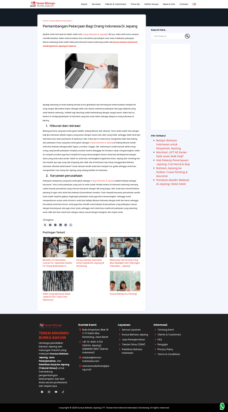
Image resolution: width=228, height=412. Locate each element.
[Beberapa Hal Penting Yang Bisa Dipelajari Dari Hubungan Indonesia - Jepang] (125, 247)
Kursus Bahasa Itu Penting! (123, 294)
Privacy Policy (165, 349)
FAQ (160, 339)
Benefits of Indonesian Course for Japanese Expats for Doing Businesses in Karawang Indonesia (57, 263)
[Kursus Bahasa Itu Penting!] (125, 281)
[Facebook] (42, 392)
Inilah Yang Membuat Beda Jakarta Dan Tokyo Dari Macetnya (56, 297)
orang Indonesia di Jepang (94, 34)
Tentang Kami (166, 329)
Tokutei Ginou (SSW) (133, 344)
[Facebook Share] (50, 225)
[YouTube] (56, 392)
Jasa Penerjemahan (133, 339)
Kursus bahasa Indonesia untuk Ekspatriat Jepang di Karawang (90, 263)
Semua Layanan (131, 329)
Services (96, 4)
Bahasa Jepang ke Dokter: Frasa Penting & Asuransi (171, 172)
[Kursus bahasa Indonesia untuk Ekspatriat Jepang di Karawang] (91, 247)
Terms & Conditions (169, 354)
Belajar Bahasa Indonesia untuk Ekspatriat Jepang (168, 144)
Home (45, 21)
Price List (135, 4)
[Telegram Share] (55, 225)
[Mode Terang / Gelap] (194, 4)
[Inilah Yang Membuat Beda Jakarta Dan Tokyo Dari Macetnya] (58, 281)
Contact (184, 4)
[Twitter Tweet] (45, 225)
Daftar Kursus (151, 4)
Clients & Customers (115, 4)
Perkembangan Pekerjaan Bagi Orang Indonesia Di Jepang (90, 26)
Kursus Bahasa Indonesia (60, 21)
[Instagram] (49, 392)
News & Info (169, 4)
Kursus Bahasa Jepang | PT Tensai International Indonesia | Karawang (113, 407)
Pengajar (163, 344)
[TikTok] (63, 392)
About (84, 4)
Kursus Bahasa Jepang (135, 334)
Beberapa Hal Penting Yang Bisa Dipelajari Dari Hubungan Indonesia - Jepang (125, 263)
